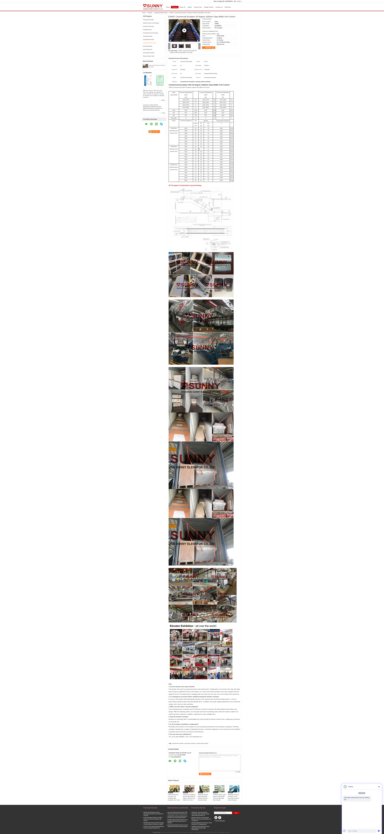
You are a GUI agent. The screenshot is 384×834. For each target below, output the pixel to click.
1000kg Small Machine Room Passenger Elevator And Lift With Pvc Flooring (154, 814)
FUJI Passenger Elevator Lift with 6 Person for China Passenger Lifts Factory (153, 819)
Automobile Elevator (148, 39)
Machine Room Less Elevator (151, 23)
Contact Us (219, 7)
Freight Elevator (147, 29)
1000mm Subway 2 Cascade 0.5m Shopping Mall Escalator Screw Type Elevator (174, 798)
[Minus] (379, 787)
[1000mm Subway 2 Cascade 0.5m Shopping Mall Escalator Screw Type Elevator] (175, 789)
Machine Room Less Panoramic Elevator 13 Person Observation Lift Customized (201, 819)
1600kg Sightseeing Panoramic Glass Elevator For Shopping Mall (202, 823)
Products (175, 7)
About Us (182, 7)
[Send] (379, 831)
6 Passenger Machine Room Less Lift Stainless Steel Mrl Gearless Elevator (178, 825)
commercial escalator (178, 743)
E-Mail (217, 821)
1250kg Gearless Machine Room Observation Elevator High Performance (200, 828)
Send (236, 813)
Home (168, 7)
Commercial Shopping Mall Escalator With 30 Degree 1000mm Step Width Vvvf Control (189, 797)
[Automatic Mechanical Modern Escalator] (145, 66)
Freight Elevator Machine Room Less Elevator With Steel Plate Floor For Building (178, 821)
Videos (190, 7)
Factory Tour (198, 7)
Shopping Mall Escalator (161, 12)
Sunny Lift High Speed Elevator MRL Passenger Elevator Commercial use (177, 813)
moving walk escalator (202, 743)
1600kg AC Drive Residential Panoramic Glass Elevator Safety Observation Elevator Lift (200, 814)
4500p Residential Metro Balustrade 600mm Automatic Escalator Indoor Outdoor (203, 798)
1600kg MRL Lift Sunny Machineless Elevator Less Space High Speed (177, 816)
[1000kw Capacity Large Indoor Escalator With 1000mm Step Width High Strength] (219, 789)
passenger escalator (189, 743)
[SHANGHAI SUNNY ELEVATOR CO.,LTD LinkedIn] (216, 818)
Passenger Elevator (148, 19)
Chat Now (228, 7)
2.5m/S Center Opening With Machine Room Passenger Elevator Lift (154, 827)
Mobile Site (218, 823)
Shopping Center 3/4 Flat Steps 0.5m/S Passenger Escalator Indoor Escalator (233, 797)
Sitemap (222, 821)
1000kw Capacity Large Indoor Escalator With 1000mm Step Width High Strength (219, 797)
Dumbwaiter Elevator (148, 53)
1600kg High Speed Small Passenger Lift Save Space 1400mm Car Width (154, 823)
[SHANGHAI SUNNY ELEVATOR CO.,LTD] (169, 46)
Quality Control (208, 7)
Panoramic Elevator (148, 26)
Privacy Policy (156, 832)
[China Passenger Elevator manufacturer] (153, 7)
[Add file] (344, 831)
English (239, 1)
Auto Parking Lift (147, 49)
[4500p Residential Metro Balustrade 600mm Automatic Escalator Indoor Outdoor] (205, 789)
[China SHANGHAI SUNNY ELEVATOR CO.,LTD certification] (148, 80)
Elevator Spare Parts (148, 56)
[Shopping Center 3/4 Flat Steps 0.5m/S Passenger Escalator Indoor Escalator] (234, 789)
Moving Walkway (147, 46)
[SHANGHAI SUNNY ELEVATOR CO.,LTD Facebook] (220, 818)
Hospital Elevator (147, 36)
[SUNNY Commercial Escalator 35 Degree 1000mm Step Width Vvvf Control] (181, 46)
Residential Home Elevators (150, 33)
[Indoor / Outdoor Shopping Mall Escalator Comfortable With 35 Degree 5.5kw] (184, 30)
